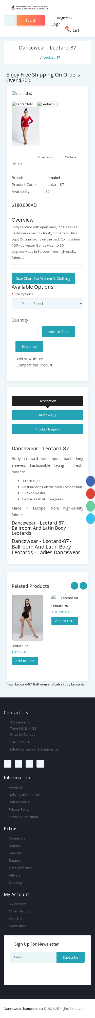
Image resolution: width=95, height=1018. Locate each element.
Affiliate (14, 875)
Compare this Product (33, 365)
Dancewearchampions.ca (23, 1008)
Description (47, 401)
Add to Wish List (29, 359)
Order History (19, 911)
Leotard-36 (20, 645)
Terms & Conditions (23, 817)
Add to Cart (59, 331)
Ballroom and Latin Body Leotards (59, 684)
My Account (17, 903)
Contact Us (16, 838)
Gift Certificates (20, 868)
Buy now (29, 346)
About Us (15, 787)
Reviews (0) (47, 415)
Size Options (23, 294)
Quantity (20, 320)
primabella (54, 177)
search (30, 20)
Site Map (15, 882)
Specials (15, 853)
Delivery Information (24, 794)
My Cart (72, 30)
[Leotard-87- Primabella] (47, 93)
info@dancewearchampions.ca (34, 749)
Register (63, 18)
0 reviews (45, 157)
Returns (14, 860)
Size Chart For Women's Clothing (43, 278)
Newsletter (17, 926)
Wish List (15, 918)
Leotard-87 (52, 57)
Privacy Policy (19, 809)
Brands (14, 845)
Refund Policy (19, 802)
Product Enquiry (47, 429)
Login (56, 24)
